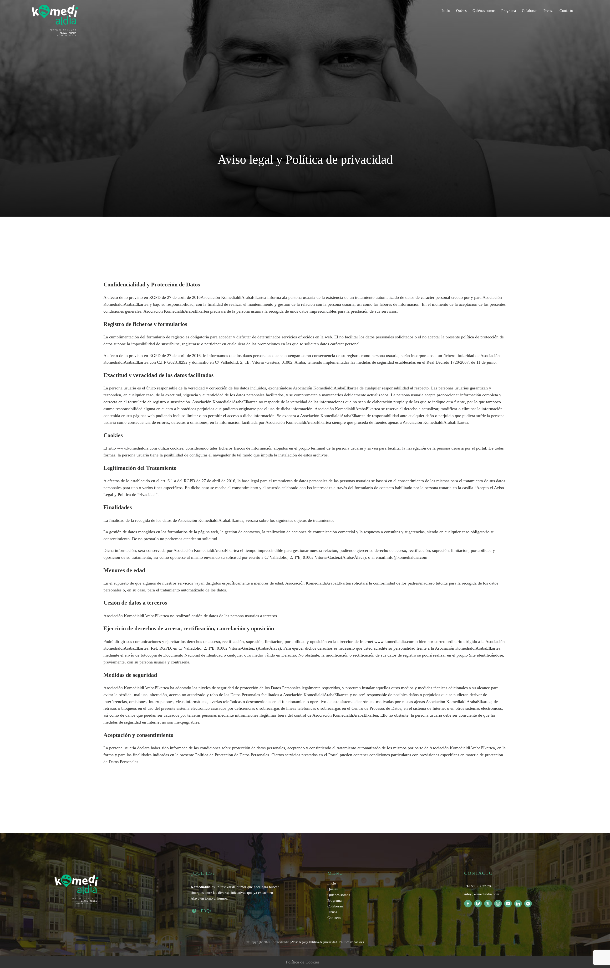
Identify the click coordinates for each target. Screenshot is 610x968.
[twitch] (478, 903)
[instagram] (498, 903)
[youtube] (508, 903)
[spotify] (528, 903)
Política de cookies (351, 942)
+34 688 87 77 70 (477, 886)
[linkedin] (518, 903)
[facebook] (468, 903)
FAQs (206, 910)
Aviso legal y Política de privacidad (314, 942)
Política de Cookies (303, 962)
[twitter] (488, 903)
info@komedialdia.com (481, 894)
